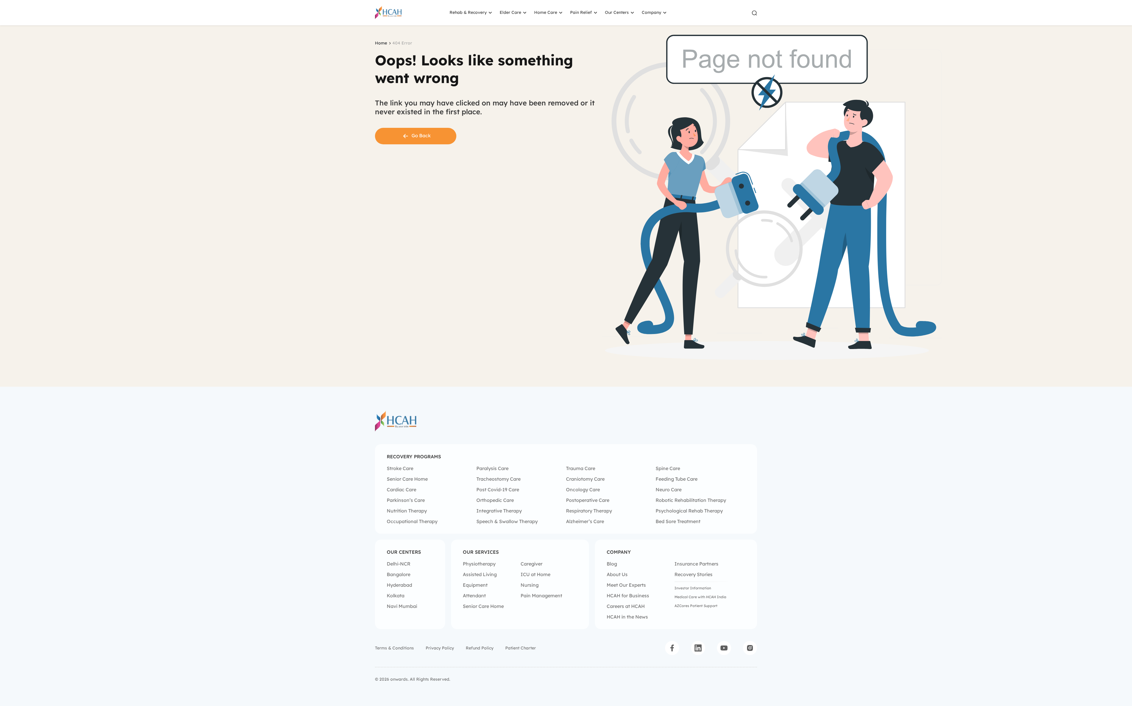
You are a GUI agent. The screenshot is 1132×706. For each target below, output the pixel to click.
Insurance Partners (696, 564)
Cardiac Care (401, 489)
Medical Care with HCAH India (700, 597)
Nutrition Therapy (407, 511)
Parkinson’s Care (406, 500)
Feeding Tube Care (676, 479)
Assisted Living (480, 574)
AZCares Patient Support (696, 606)
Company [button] (651, 12)
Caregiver (531, 564)
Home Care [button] (545, 12)
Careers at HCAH (626, 606)
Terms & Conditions (394, 648)
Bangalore (398, 574)
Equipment (475, 585)
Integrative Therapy (499, 511)
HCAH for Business (628, 595)
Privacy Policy (440, 648)
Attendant (474, 595)
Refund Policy (479, 648)
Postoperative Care (587, 500)
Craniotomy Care (585, 479)
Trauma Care (580, 468)
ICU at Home (535, 574)
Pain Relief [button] (581, 12)
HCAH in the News (627, 617)
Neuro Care (669, 489)
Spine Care (668, 468)
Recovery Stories (693, 574)
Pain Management (541, 595)
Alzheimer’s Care (585, 521)
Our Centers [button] (617, 12)
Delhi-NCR (398, 564)
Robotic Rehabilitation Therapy (691, 500)
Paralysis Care (492, 468)
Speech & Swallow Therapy (507, 521)
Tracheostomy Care (498, 479)
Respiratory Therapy (589, 511)
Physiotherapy (479, 564)
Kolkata (395, 595)
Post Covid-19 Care (497, 489)
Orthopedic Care (495, 500)
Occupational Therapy (412, 521)
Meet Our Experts (626, 585)
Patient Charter (520, 648)
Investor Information (692, 588)
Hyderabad (399, 585)
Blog (612, 564)
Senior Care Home (407, 479)
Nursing (530, 585)
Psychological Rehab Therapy (689, 511)
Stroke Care (400, 468)
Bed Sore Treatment (678, 521)
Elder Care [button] (510, 12)
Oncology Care (583, 489)
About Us (617, 574)
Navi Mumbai (402, 606)
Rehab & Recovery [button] (468, 12)
